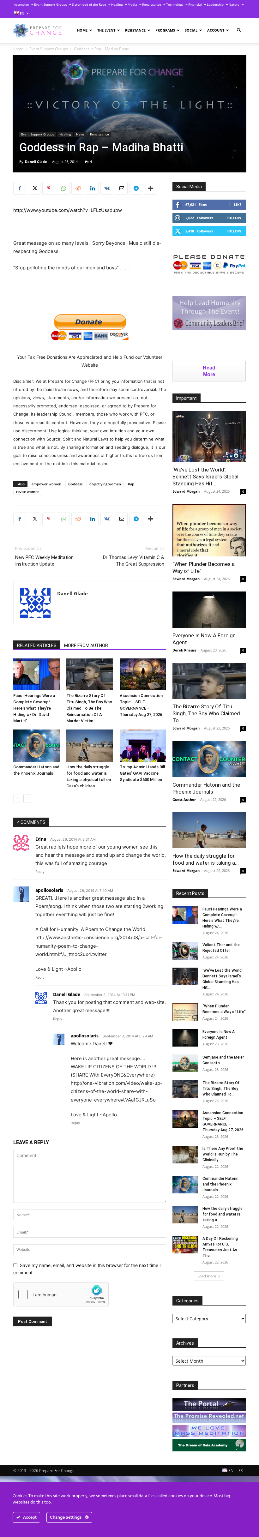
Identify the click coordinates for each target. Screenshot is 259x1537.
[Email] (121, 188)
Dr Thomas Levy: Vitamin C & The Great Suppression (133, 561)
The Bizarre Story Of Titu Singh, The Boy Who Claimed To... (206, 713)
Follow (233, 217)
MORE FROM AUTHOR (86, 645)
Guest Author (184, 799)
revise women (27, 491)
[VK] (106, 188)
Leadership (215, 4)
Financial (195, 4)
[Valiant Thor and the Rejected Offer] (185, 951)
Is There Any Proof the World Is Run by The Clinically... (222, 1154)
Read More (209, 371)
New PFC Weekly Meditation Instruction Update (44, 561)
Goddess (75, 484)
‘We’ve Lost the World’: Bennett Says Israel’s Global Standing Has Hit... (205, 476)
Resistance (135, 30)
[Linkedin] (92, 188)
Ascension (21, 4)
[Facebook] (19, 188)
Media (132, 4)
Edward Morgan (186, 491)
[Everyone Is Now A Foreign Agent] (209, 609)
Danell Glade (36, 161)
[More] (150, 188)
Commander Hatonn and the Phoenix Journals (220, 1184)
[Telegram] (136, 188)
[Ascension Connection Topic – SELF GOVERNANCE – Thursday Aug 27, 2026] (143, 674)
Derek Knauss (184, 650)
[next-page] (27, 798)
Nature (234, 4)
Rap (131, 484)
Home (82, 30)
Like (237, 204)
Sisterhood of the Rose (89, 4)
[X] (34, 188)
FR (240, 1470)
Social (191, 30)
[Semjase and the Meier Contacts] (185, 1063)
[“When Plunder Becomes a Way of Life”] (209, 530)
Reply (40, 871)
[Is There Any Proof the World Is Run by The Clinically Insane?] (185, 1154)
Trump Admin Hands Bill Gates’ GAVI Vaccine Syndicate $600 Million (142, 773)
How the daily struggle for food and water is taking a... (222, 1214)
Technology (174, 4)
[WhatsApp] (63, 188)
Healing (117, 4)
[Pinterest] (48, 188)
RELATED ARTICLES (37, 645)
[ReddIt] (77, 188)
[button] (238, 30)
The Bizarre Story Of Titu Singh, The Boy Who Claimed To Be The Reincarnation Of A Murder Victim (89, 708)
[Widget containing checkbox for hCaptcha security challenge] (61, 1294)
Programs (165, 30)
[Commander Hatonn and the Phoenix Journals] (36, 745)
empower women (46, 484)
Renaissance (151, 4)
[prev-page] (17, 798)
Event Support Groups (50, 4)
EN (21, 13)
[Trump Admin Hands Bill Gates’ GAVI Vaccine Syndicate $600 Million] (143, 745)
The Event (106, 30)
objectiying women (105, 484)
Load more (206, 1276)
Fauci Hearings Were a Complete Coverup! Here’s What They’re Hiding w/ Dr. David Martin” (34, 708)
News (80, 134)
